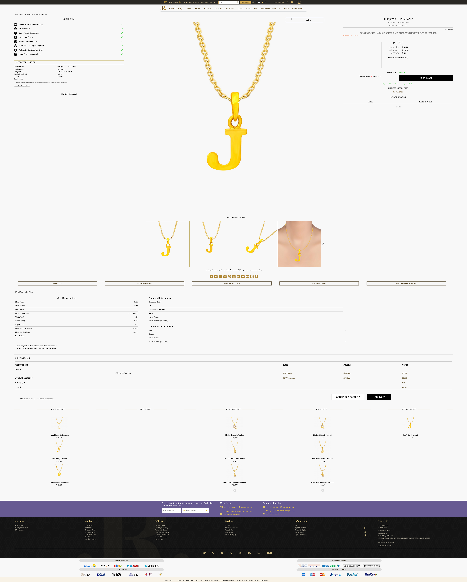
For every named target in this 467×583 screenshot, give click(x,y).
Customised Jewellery (271, 8)
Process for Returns (231, 528)
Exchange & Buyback (162, 532)
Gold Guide (89, 525)
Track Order (229, 530)
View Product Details (22, 86)
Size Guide (228, 525)
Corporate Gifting (300, 530)
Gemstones (297, 8)
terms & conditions (211, 580)
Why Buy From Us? (69, 94)
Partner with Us (300, 532)
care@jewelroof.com (232, 514)
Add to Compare (365, 76)
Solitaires (230, 8)
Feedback (57, 283)
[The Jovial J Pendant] (167, 244)
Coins (240, 8)
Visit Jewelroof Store (406, 283)
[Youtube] (234, 278)
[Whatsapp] (231, 553)
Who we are (19, 525)
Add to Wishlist (377, 76)
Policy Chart (159, 539)
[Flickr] (269, 553)
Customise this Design (350, 36)
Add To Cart (426, 78)
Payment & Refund (161, 530)
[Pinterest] (213, 553)
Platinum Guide (90, 530)
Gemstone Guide (90, 534)
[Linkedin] (258, 553)
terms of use (189, 580)
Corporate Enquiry (144, 283)
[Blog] (249, 553)
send (207, 510)
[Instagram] (222, 553)
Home (16, 14)
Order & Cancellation (162, 534)
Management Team (21, 528)
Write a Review (449, 29)
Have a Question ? (232, 283)
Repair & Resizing (161, 537)
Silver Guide (89, 528)
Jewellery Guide (90, 539)
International (425, 101)
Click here (381, 546)
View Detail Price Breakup (398, 57)
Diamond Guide (90, 532)
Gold (21, 14)
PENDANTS (28, 14)
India (370, 101)
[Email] (247, 276)
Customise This (319, 283)
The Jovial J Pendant (40, 14)
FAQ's (296, 525)
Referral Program (300, 528)
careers (179, 580)
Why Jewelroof (20, 530)
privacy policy (170, 580)
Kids (256, 8)
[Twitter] (204, 553)
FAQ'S (398, 107)
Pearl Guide (89, 537)
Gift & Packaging (230, 534)
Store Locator (229, 532)
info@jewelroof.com (274, 514)
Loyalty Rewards (300, 534)
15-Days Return (160, 525)
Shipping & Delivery (161, 528)
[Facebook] (196, 553)
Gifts (286, 8)
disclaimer (199, 580)
